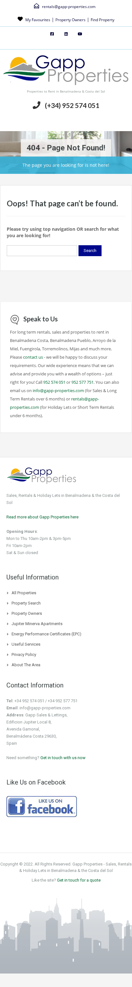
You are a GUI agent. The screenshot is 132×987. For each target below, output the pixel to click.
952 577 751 (82, 382)
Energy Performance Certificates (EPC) (46, 634)
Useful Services (26, 644)
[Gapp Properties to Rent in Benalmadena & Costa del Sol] (66, 71)
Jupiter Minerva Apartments (37, 623)
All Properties (24, 592)
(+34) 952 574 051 (72, 105)
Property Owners (70, 19)
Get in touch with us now (63, 757)
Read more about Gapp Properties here (42, 517)
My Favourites (37, 19)
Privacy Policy (24, 654)
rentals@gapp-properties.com (68, 6)
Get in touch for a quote (79, 880)
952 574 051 (54, 382)
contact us (33, 357)
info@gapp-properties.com (58, 390)
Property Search (26, 603)
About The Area (26, 664)
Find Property (102, 19)
